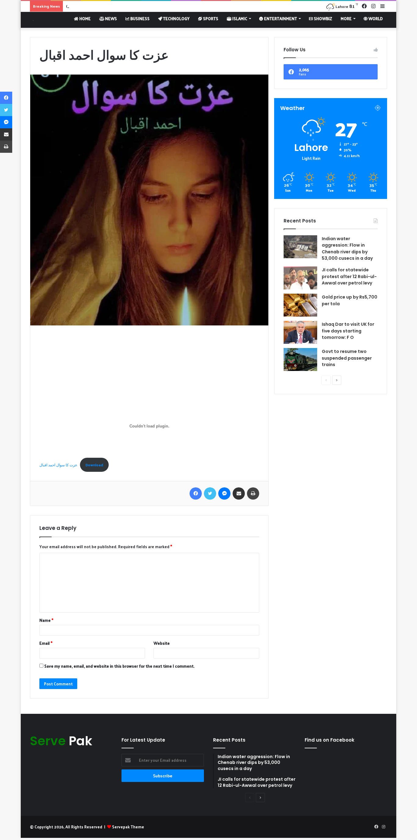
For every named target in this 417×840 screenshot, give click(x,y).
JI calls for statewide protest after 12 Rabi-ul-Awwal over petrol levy (349, 276)
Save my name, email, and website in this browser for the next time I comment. (119, 665)
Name (46, 620)
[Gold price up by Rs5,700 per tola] (300, 305)
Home (84, 18)
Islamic (239, 18)
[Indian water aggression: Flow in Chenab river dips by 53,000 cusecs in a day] (300, 246)
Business (139, 18)
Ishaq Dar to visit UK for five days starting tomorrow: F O (348, 330)
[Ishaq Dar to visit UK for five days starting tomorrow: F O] (300, 332)
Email (46, 643)
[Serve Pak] (32, 20)
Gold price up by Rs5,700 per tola (97, 6)
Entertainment (280, 18)
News (110, 18)
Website (162, 643)
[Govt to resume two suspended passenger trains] (300, 359)
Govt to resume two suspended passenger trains (347, 358)
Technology (176, 18)
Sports (210, 18)
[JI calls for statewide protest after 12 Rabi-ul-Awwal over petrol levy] (300, 277)
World (375, 18)
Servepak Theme (128, 826)
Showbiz (322, 18)
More (346, 18)
